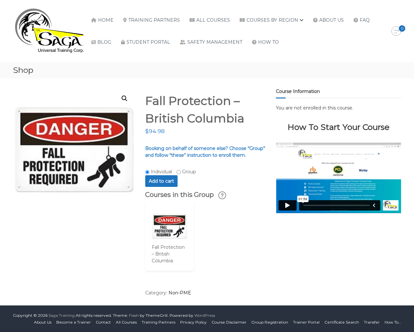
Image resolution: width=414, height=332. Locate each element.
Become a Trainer (73, 322)
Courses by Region (272, 20)
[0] (396, 31)
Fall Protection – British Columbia (168, 254)
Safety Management (214, 42)
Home (106, 20)
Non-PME (180, 293)
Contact (103, 322)
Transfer (372, 322)
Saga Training (62, 315)
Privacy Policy (193, 322)
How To (268, 42)
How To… (393, 322)
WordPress (204, 315)
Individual (161, 172)
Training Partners (154, 20)
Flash (134, 315)
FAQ (365, 20)
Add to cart (161, 181)
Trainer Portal (306, 322)
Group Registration (269, 322)
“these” (177, 155)
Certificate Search (341, 322)
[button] (124, 98)
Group (189, 172)
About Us (331, 20)
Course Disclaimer (229, 322)
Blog (104, 42)
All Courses (213, 20)
